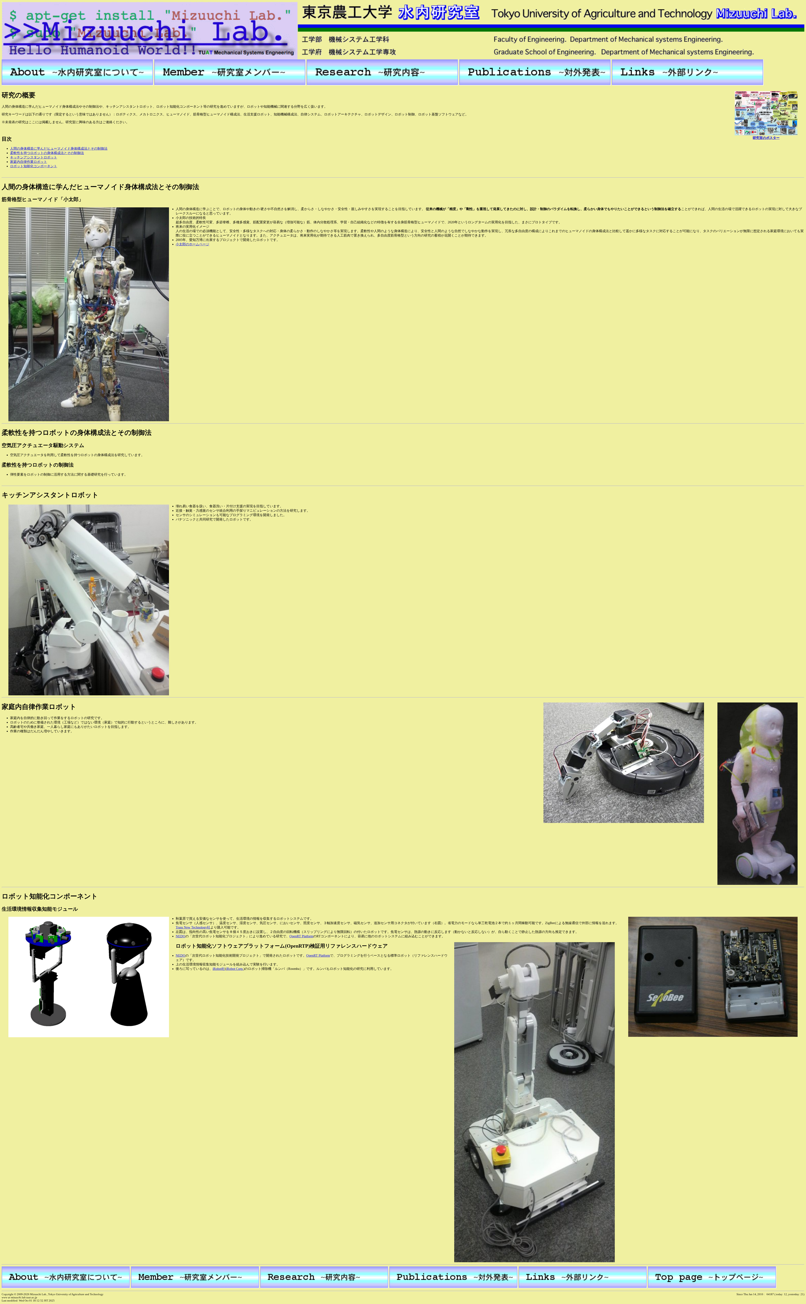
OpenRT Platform (301, 936)
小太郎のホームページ (192, 244)
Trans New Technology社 (193, 927)
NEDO (180, 936)
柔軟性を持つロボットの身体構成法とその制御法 (47, 153)
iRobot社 (219, 968)
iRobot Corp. (234, 968)
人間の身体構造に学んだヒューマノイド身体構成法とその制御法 (58, 148)
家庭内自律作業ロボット (28, 161)
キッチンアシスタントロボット (33, 157)
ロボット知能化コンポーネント (33, 166)
